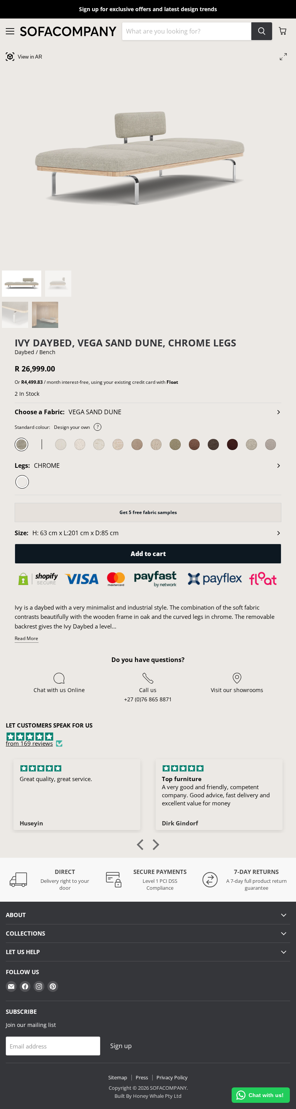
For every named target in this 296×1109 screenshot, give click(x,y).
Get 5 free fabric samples (148, 512)
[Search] (261, 31)
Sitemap (117, 1077)
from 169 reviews (29, 743)
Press (142, 1077)
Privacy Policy (172, 1077)
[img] (148, 736)
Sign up (121, 1046)
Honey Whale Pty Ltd (157, 1095)
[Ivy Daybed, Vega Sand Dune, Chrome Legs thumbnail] (21, 284)
